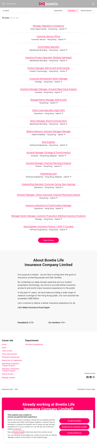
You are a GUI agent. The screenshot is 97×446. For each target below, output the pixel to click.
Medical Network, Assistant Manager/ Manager (48, 131)
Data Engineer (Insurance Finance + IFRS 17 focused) (49, 226)
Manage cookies (8, 378)
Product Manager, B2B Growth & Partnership (48, 68)
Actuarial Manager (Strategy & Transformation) (48, 152)
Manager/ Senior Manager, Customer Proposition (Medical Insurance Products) (48, 216)
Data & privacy (8, 374)
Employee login (7, 389)
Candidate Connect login (86, 389)
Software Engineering (10, 357)
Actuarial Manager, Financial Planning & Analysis (48, 163)
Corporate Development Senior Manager (48, 78)
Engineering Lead (48, 173)
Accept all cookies (74, 421)
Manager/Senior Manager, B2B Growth (48, 100)
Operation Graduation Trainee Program (10, 370)
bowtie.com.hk (90, 373)
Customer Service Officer (48, 36)
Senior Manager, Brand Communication (48, 121)
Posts (4, 348)
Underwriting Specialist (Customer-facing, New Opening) (48, 184)
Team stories (7, 351)
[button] (93, 3)
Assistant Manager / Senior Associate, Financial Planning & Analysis (48, 195)
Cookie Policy (18, 432)
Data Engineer (48, 142)
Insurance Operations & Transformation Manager (48, 205)
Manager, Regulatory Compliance (48, 26)
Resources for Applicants (12, 360)
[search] (15, 10)
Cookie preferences (74, 433)
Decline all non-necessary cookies (74, 427)
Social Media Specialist (48, 47)
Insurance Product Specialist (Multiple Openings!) (48, 57)
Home (4, 344)
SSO (16, 389)
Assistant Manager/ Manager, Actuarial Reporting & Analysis (48, 89)
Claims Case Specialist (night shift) (48, 110)
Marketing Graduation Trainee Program (10, 365)
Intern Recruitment (9, 354)
